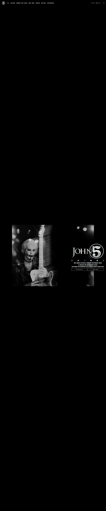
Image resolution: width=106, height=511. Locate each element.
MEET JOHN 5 (43, 3)
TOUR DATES (38, 3)
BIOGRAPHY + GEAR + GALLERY (21, 3)
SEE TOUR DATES (79, 269)
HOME (8, 3)
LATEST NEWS (12, 3)
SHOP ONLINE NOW (50, 3)
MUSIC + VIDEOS (31, 3)
